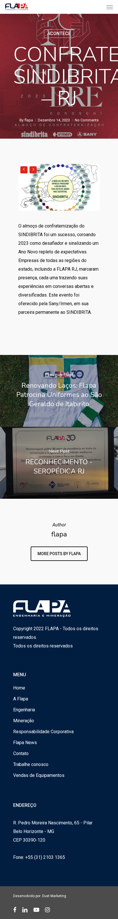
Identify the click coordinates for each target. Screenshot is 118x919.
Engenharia (24, 709)
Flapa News (25, 742)
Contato (21, 753)
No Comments (87, 120)
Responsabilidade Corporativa (43, 731)
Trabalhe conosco (30, 764)
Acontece (59, 33)
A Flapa (20, 699)
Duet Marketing (54, 896)
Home (19, 688)
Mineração (23, 720)
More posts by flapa (59, 553)
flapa (28, 120)
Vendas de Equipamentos (38, 775)
